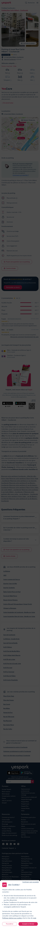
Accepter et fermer (28, 924)
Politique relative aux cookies (12, 918)
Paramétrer (9, 924)
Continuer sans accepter (30, 882)
